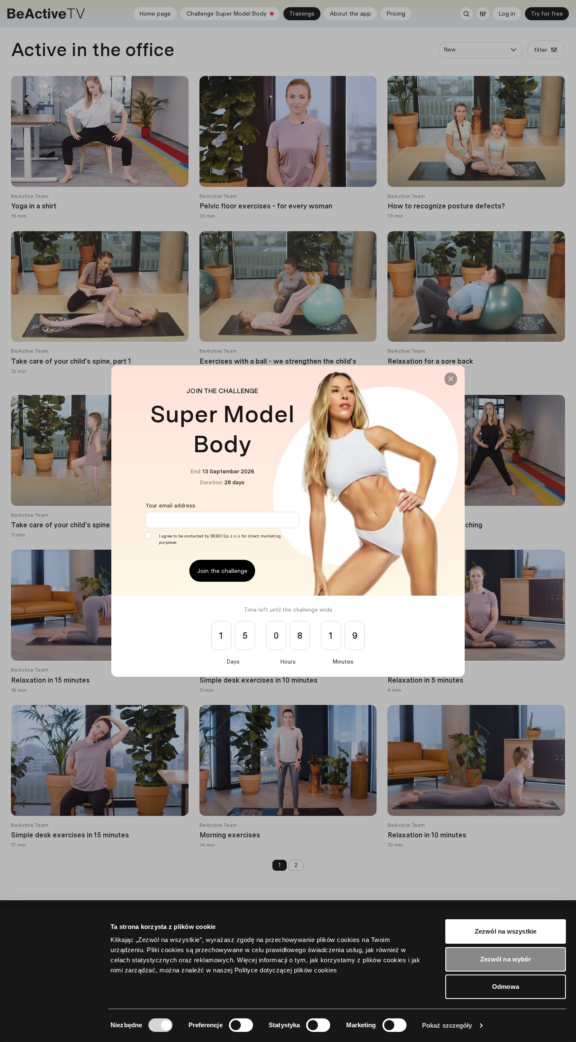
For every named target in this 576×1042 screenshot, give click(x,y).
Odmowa (505, 986)
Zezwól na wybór (505, 959)
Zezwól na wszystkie (505, 931)
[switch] (241, 1025)
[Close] (450, 379)
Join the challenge (222, 570)
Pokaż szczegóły (447, 1025)
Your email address (170, 505)
